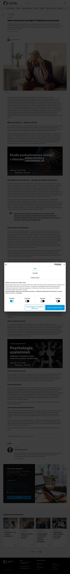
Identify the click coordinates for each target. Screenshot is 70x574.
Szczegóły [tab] (35, 273)
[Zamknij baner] (64, 264)
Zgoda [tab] (35, 268)
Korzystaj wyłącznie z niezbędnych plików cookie (34, 307)
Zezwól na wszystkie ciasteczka (54, 307)
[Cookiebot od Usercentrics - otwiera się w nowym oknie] (55, 265)
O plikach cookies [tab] (35, 277)
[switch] (27, 301)
